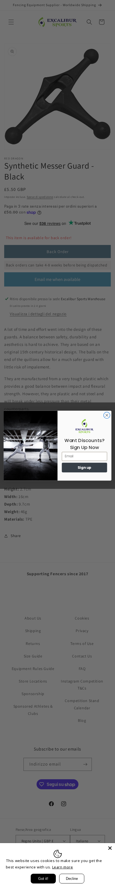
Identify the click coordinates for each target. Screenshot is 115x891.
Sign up (85, 467)
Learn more (62, 867)
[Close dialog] (107, 415)
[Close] (110, 848)
